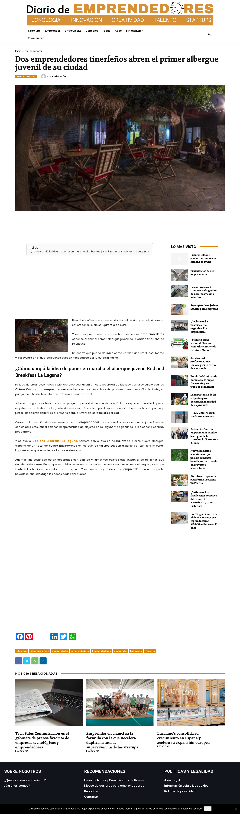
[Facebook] (18, 660)
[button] (209, 34)
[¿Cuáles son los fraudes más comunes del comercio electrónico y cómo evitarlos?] (179, 496)
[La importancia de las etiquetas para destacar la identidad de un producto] (179, 399)
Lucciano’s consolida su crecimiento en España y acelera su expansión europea (183, 738)
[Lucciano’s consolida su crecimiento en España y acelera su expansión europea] (191, 702)
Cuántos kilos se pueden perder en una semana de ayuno (203, 258)
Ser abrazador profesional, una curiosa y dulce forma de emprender (203, 363)
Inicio (18, 51)
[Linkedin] (43, 660)
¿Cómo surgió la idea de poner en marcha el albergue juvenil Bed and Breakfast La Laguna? (89, 251)
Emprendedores (33, 51)
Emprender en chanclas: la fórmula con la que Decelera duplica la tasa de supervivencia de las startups (112, 740)
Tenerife (150, 651)
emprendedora (80, 651)
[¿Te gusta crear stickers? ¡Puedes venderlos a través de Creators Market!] (179, 344)
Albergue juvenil (39, 651)
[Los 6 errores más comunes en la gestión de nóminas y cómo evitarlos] (179, 291)
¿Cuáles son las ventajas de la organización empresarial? (199, 326)
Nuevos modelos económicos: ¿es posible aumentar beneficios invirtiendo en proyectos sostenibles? (204, 459)
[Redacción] (44, 76)
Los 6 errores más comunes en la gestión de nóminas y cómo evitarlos (203, 292)
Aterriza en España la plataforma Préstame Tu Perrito (203, 479)
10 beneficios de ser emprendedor (202, 272)
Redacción (59, 76)
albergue (22, 651)
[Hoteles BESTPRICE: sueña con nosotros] (179, 417)
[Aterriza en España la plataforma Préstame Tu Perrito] (179, 480)
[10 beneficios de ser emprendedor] (179, 275)
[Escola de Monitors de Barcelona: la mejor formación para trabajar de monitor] (179, 380)
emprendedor (60, 651)
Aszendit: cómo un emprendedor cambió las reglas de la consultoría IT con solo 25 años (204, 435)
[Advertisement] (89, 282)
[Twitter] (26, 660)
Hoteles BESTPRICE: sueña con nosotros (202, 414)
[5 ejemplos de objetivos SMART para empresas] (179, 309)
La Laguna (136, 651)
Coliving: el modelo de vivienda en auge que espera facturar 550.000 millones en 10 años (204, 520)
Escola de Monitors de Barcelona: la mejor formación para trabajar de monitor (203, 381)
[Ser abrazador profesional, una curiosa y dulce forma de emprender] (179, 362)
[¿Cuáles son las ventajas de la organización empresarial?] (179, 325)
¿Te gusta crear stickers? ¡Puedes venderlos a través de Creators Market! (203, 345)
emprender (120, 651)
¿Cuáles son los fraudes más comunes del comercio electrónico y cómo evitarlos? (203, 499)
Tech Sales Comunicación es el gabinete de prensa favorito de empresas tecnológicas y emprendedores (42, 740)
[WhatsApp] (34, 660)
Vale (208, 808)
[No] (235, 809)
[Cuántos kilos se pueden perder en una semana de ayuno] (179, 259)
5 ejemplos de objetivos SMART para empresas (204, 307)
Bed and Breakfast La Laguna (55, 441)
